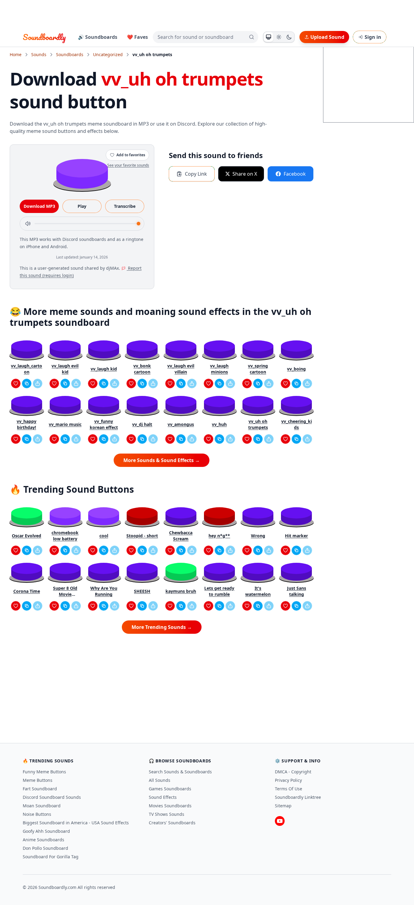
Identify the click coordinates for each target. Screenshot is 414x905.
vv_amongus (181, 424)
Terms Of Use (288, 789)
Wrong (258, 536)
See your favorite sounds (128, 165)
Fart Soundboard (40, 789)
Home (16, 54)
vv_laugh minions (219, 369)
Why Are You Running (103, 591)
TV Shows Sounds (166, 814)
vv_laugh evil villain (180, 369)
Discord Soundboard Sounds (52, 797)
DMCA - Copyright (293, 772)
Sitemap (283, 806)
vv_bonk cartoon (142, 369)
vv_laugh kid (104, 369)
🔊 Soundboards (97, 37)
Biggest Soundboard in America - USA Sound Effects (76, 823)
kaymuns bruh (180, 591)
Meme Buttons (37, 780)
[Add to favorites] (16, 383)
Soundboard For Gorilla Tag (50, 856)
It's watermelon (258, 591)
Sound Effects (163, 797)
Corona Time (26, 591)
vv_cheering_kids (296, 424)
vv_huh (219, 424)
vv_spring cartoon (258, 369)
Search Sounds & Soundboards (180, 772)
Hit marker (296, 536)
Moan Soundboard (42, 806)
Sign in (373, 37)
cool (103, 536)
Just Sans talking (296, 591)
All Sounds (159, 780)
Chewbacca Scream (180, 536)
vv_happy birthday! (26, 424)
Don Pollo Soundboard (45, 848)
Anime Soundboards (43, 840)
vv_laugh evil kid (65, 369)
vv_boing (296, 369)
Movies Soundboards (170, 806)
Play (82, 206)
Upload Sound (327, 37)
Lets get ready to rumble (219, 591)
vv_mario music (65, 424)
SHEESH (142, 591)
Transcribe (124, 206)
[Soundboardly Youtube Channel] (280, 821)
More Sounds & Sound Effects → (161, 460)
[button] (82, 173)
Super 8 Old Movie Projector (65, 591)
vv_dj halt (142, 424)
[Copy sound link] (27, 383)
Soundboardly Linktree (298, 797)
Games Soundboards (170, 789)
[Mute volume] (28, 223)
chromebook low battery (65, 536)
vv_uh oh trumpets (258, 424)
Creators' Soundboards (172, 823)
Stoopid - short (142, 536)
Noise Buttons (37, 814)
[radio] (268, 37)
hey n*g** (219, 536)
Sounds (38, 54)
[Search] (251, 37)
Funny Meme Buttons (44, 772)
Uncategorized (108, 54)
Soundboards (69, 54)
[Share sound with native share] (37, 383)
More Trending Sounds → (162, 627)
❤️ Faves (137, 37)
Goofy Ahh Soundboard (46, 831)
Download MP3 (39, 206)
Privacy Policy (288, 780)
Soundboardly (44, 37)
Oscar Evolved (26, 536)
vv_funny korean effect (104, 424)
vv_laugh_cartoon (26, 369)
